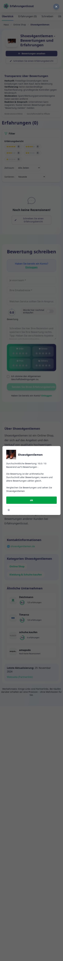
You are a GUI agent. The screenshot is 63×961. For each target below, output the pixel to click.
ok (31, 500)
